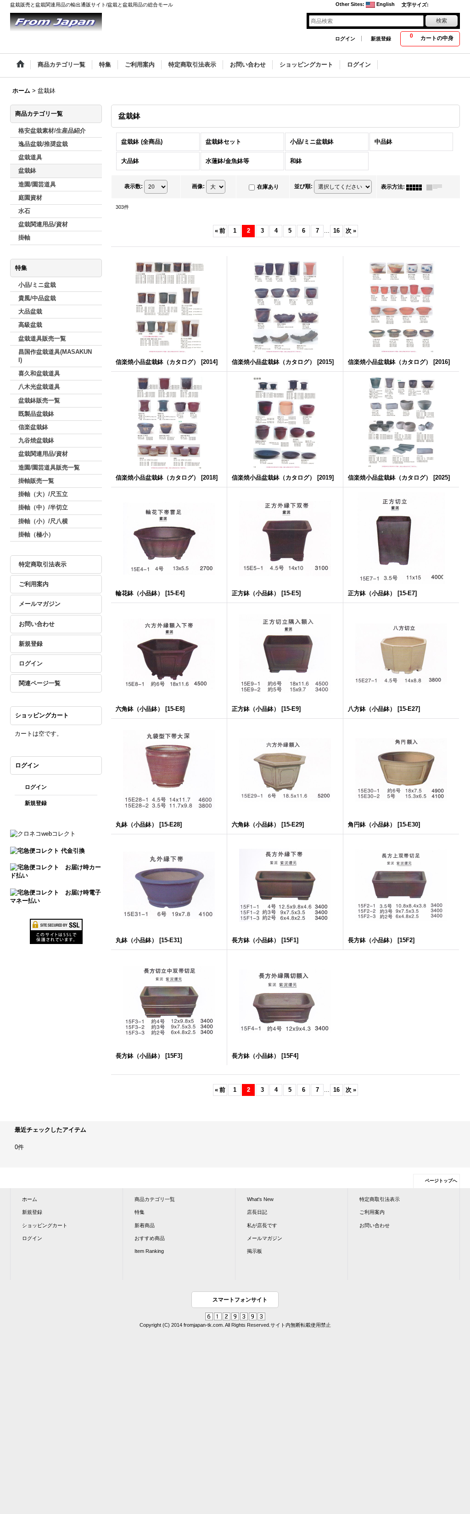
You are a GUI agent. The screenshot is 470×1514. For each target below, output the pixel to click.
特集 (139, 1212)
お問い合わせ (37, 623)
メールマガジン (40, 603)
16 (336, 230)
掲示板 (254, 1251)
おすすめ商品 (149, 1238)
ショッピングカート (44, 1225)
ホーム (29, 1199)
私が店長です (262, 1225)
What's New (260, 1199)
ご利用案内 (34, 584)
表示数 (133, 186)
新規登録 (381, 38)
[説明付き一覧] (436, 187)
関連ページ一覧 (40, 683)
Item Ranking (149, 1251)
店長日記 (257, 1212)
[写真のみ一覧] (416, 187)
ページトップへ (441, 1180)
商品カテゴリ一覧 (154, 1199)
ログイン (345, 38)
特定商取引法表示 (43, 564)
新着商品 (144, 1225)
